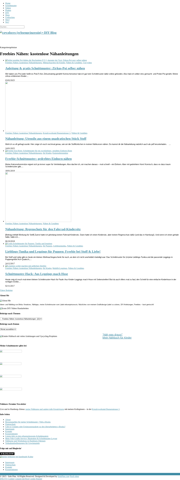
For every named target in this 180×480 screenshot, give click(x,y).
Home (7, 3)
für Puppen (47, 246)
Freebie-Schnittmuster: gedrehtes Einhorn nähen (38, 158)
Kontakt (8, 431)
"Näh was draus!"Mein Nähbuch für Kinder (117, 336)
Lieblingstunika (59, 246)
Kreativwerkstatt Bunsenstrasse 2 (56, 133)
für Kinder (47, 153)
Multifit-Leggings (59, 268)
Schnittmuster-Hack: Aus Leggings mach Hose (36, 274)
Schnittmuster (11, 5)
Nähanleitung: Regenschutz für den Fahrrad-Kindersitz (43, 229)
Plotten (8, 10)
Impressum (9, 429)
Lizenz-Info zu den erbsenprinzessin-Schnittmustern (26, 436)
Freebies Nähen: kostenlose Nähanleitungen (23, 63)
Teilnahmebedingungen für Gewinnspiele (22, 443)
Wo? (7, 22)
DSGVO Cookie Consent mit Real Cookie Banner (21, 479)
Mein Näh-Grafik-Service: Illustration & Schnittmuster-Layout (31, 438)
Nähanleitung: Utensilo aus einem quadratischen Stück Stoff (45, 138)
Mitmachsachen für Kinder (54, 63)
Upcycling (87, 63)
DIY (7, 13)
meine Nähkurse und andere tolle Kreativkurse (44, 409)
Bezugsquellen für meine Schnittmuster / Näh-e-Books (28, 422)
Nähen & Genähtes (74, 63)
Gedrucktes (10, 17)
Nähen (8, 8)
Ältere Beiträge (6, 290)
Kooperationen (11, 434)
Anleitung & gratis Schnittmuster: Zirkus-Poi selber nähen (45, 68)
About (8, 419)
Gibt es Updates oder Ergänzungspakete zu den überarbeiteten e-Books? (35, 427)
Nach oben (74, 476)
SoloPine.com (63, 476)
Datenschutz (10, 424)
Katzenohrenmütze (60, 153)
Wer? (7, 20)
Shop (7, 15)
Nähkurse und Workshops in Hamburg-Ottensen (25, 441)
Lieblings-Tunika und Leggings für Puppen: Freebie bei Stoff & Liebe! (53, 251)
